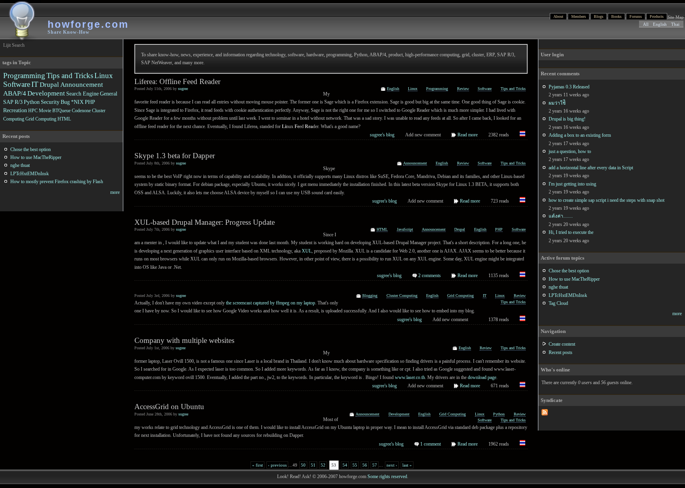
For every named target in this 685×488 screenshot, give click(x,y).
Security (50, 102)
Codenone (81, 110)
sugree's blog (382, 135)
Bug (65, 102)
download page (482, 377)
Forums (636, 16)
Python (499, 414)
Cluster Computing (402, 295)
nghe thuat (558, 287)
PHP (499, 229)
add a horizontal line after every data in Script (591, 167)
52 (323, 465)
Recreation (15, 110)
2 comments (429, 275)
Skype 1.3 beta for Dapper (174, 155)
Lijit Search (14, 45)
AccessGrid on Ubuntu (169, 406)
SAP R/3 (13, 102)
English (660, 24)
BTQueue (61, 110)
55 (354, 465)
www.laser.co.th (410, 377)
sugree (183, 88)
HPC (33, 110)
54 (344, 465)
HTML (382, 229)
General (108, 93)
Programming (437, 88)
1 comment (430, 444)
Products (657, 16)
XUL (307, 251)
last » (407, 465)
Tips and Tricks (513, 88)
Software (485, 88)
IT (484, 295)
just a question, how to (570, 151)
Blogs (598, 16)
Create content (562, 344)
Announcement (415, 163)
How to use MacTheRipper (574, 279)
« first (257, 465)
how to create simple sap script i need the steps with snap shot (606, 200)
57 (374, 465)
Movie (45, 110)
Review (463, 88)
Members (578, 16)
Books (616, 16)
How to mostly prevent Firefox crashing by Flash (56, 181)
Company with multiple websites (184, 340)
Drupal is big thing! (567, 119)
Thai (675, 24)
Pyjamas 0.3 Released (569, 87)
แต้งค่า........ (561, 216)
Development (398, 414)
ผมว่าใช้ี (557, 103)
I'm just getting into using (572, 184)
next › (392, 465)
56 (364, 465)
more (677, 313)
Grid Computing (460, 295)
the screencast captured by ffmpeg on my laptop (270, 303)
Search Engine (82, 93)
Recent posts (560, 352)
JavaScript (405, 229)
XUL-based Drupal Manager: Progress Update (204, 222)
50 (303, 465)
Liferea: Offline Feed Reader (177, 81)
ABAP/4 (14, 93)
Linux (412, 88)
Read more (467, 135)
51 (313, 465)
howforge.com (88, 24)
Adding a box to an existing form (580, 135)
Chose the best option (569, 271)
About (558, 16)
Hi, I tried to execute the (571, 232)
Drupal (459, 229)
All (646, 24)
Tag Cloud (558, 303)
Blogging (369, 295)
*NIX (77, 102)
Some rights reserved (387, 476)
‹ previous (277, 465)
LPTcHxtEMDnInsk (568, 295)
